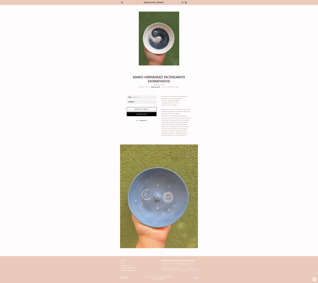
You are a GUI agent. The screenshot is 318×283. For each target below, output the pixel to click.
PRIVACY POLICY (125, 265)
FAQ (122, 263)
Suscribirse (191, 268)
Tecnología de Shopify (159, 278)
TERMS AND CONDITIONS (128, 268)
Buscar (123, 260)
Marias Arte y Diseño (154, 2)
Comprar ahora (141, 114)
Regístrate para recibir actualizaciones (178, 261)
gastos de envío (155, 87)
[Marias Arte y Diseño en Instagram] (126, 277)
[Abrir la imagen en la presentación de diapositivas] (159, 38)
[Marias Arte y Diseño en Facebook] (121, 277)
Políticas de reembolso (128, 270)
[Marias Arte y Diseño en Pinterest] (124, 277)
